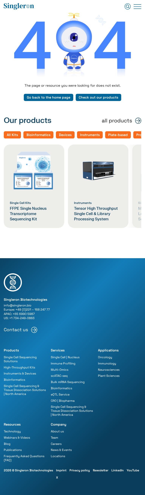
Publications (13, 450)
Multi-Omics (59, 370)
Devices (65, 135)
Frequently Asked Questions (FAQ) (24, 458)
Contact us (16, 330)
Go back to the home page (48, 97)
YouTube (133, 470)
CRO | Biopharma (63, 401)
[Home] (19, 6)
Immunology (107, 363)
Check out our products (98, 97)
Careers (56, 444)
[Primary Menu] (137, 6)
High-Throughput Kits (19, 367)
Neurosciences (109, 370)
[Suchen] (128, 6)
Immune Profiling (63, 363)
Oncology (105, 357)
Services (58, 350)
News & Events (61, 450)
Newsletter (100, 470)
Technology (12, 431)
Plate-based (118, 135)
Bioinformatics (38, 135)
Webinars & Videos (17, 438)
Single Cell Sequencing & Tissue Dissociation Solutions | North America (25, 390)
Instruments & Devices (20, 373)
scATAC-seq (59, 376)
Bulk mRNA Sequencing (68, 382)
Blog (7, 444)
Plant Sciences (109, 376)
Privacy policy (79, 470)
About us (57, 431)
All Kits (12, 135)
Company (58, 424)
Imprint (61, 470)
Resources (12, 424)
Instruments (90, 135)
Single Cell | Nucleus (65, 357)
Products (11, 350)
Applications (108, 350)
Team (54, 438)
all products (117, 120)
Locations (58, 456)
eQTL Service (60, 394)
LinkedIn (117, 470)
